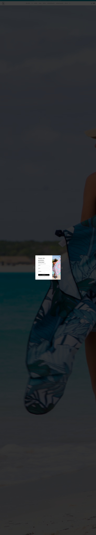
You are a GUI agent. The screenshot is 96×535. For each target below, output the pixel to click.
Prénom (39, 268)
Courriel (39, 265)
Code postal (39, 271)
